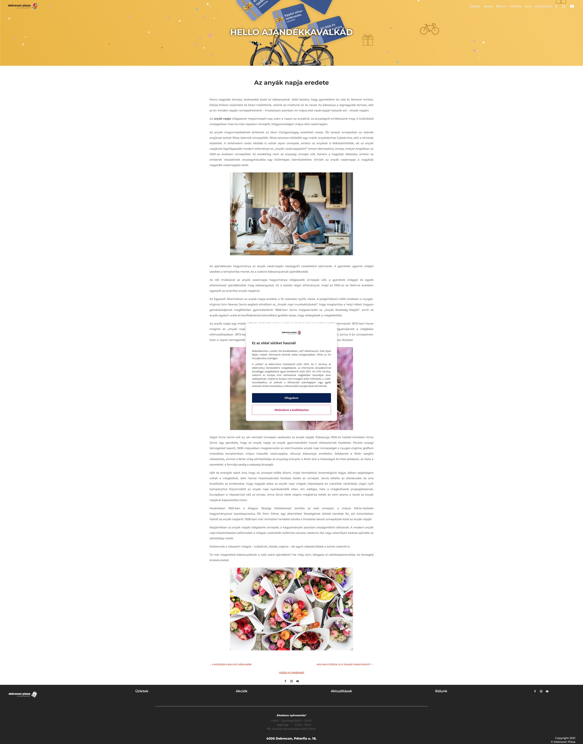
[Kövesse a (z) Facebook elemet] (285, 681)
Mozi (528, 6)
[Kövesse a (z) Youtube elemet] (297, 681)
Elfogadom (291, 398)
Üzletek (474, 6)
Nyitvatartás (543, 6)
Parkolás (515, 6)
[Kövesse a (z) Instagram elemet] (291, 681)
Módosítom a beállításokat (291, 410)
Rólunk (501, 6)
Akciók (488, 6)
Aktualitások (341, 691)
